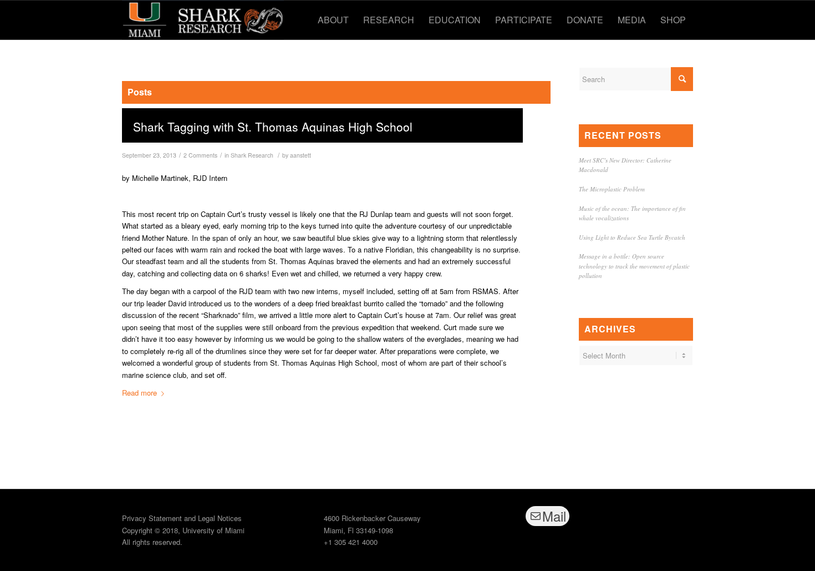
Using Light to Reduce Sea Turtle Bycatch (632, 237)
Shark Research (252, 155)
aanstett (300, 155)
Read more (139, 392)
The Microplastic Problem (612, 189)
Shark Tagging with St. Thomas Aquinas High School (272, 126)
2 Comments (200, 155)
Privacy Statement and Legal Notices (182, 518)
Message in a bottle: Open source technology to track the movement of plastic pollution (634, 266)
